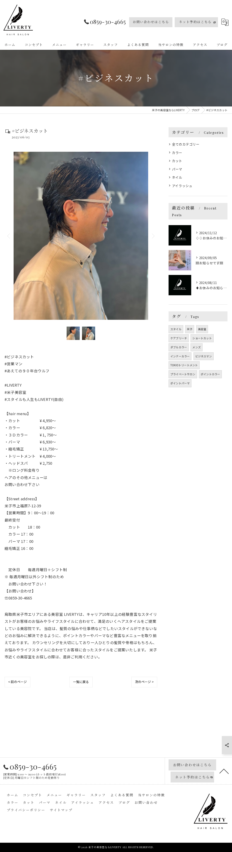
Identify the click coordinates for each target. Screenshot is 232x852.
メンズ (196, 347)
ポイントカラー (210, 374)
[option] (81, 236)
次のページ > (144, 681)
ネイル (177, 177)
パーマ (177, 169)
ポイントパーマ (180, 383)
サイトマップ (61, 810)
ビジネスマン (203, 356)
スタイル (175, 329)
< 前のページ (17, 681)
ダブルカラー (178, 347)
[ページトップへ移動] (224, 770)
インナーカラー (180, 356)
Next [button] (152, 235)
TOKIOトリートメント (184, 365)
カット (177, 160)
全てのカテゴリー (186, 144)
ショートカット (202, 338)
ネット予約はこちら (195, 22)
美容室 (202, 329)
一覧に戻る (81, 681)
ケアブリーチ (178, 338)
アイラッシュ (182, 185)
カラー (177, 152)
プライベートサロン (182, 374)
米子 (189, 329)
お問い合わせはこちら (151, 22)
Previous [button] (9, 235)
